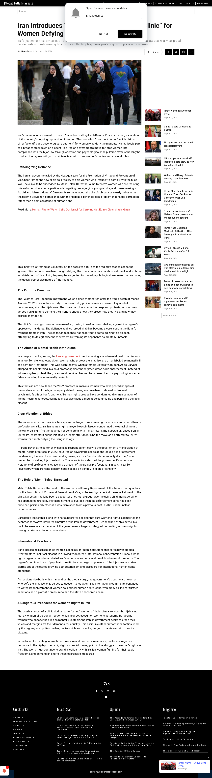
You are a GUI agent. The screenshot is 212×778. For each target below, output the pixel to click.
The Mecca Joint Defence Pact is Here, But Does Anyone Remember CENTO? (131, 718)
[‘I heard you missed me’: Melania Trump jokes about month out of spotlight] (153, 215)
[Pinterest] (108, 691)
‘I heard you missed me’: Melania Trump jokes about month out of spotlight (178, 214)
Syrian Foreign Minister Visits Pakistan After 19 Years (176, 251)
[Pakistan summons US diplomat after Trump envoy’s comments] (153, 302)
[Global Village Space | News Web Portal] (18, 3)
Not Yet (103, 33)
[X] (176, 52)
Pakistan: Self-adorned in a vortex (180, 717)
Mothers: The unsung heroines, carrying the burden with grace (185, 724)
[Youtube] (106, 697)
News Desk (26, 51)
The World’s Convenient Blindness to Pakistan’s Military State (128, 757)
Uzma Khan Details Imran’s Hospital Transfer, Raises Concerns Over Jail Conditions (75, 727)
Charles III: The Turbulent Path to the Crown (185, 745)
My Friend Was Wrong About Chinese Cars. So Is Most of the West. (132, 726)
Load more (168, 315)
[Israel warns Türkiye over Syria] (153, 115)
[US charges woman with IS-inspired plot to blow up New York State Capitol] (153, 161)
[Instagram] (102, 691)
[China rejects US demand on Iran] (153, 131)
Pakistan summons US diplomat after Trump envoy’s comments (176, 301)
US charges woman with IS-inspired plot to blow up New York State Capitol (179, 161)
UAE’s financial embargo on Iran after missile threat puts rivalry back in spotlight (179, 268)
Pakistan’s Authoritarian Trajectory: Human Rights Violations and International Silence (132, 744)
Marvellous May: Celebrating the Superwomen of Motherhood (179, 732)
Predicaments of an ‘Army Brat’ (178, 739)
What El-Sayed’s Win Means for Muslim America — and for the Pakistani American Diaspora (131, 735)
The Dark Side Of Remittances (125, 751)
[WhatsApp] (183, 52)
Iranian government (67, 356)
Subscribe (130, 33)
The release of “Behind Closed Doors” (181, 750)
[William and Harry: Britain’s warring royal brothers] (153, 178)
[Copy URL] (191, 52)
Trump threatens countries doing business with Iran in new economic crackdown (178, 284)
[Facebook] (168, 52)
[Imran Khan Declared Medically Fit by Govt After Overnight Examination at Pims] (153, 232)
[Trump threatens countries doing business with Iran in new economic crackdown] (153, 285)
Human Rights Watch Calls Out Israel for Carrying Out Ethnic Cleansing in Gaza (81, 209)
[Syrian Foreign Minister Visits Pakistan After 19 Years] (153, 252)
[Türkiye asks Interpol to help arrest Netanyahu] (153, 146)
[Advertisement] (79, 239)
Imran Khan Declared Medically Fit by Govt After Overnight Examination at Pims (78, 736)
